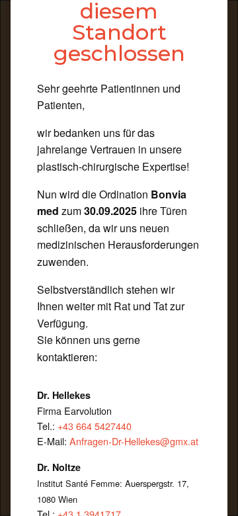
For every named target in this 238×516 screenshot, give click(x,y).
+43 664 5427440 (95, 426)
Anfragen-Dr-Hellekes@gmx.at (133, 441)
